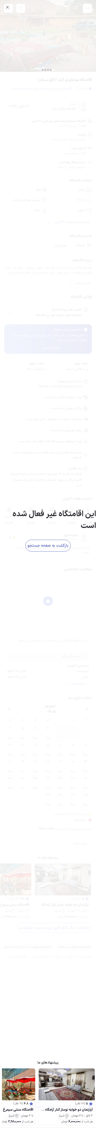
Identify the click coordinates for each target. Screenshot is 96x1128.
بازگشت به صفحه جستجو (48, 546)
